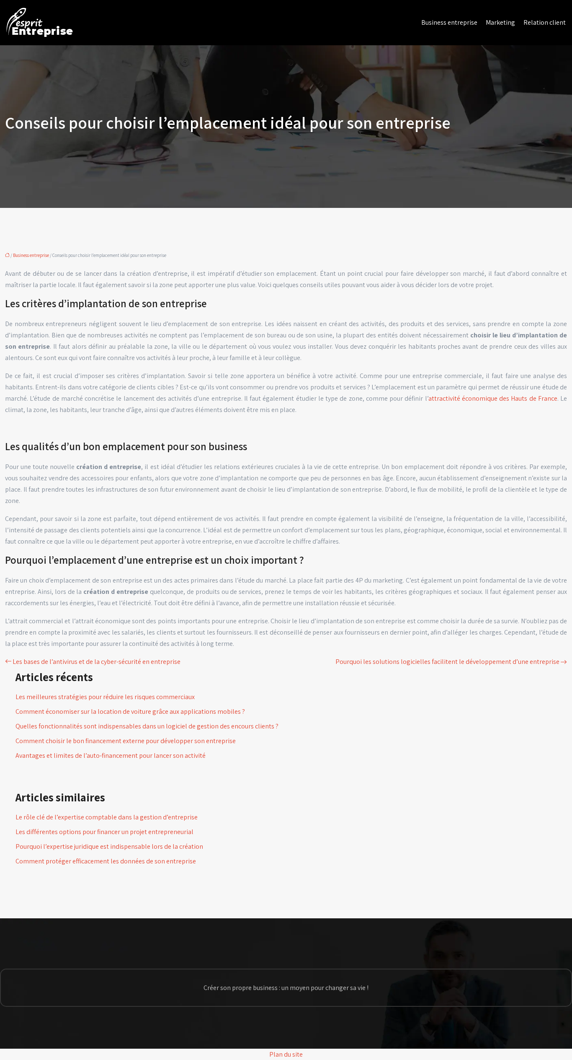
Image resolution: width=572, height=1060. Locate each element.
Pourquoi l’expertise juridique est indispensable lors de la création (109, 846)
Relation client (544, 22)
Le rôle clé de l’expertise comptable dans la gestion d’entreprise (106, 817)
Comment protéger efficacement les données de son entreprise (105, 861)
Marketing (500, 22)
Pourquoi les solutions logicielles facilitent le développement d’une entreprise (447, 661)
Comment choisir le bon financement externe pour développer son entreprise (125, 740)
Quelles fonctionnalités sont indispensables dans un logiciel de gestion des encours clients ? (146, 726)
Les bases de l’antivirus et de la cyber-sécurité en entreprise (96, 661)
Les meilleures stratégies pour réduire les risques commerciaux (105, 696)
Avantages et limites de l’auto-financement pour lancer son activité (110, 755)
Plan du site (286, 1054)
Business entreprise (449, 22)
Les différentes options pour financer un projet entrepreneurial (104, 831)
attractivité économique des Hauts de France (492, 398)
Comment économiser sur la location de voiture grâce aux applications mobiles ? (130, 711)
